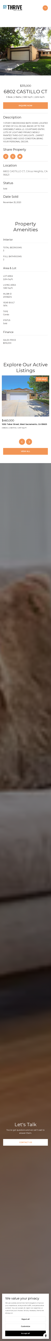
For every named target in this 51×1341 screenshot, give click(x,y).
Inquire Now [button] (25, 105)
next (29, 442)
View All (25, 451)
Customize (25, 1326)
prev (22, 442)
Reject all (26, 1319)
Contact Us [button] (25, 1142)
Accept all (25, 1333)
